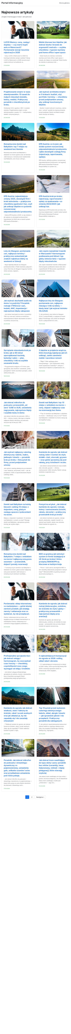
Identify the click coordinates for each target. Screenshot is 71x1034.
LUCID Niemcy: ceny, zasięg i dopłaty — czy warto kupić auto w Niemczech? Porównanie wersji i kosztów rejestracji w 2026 (17, 47)
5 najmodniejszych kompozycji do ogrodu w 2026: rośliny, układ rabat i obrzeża (52, 658)
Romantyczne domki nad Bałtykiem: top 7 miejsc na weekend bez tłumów (15, 146)
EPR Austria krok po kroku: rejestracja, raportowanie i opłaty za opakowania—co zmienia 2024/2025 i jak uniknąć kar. (50, 201)
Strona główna (64, 3)
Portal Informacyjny (12, 3)
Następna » (40, 797)
